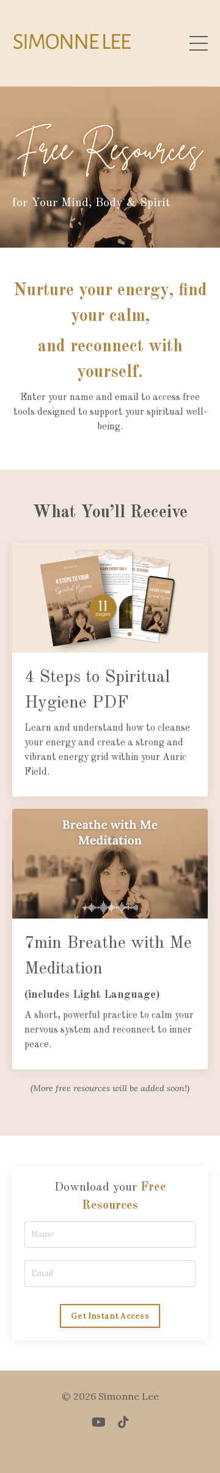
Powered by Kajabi (110, 1441)
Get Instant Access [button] (110, 1316)
